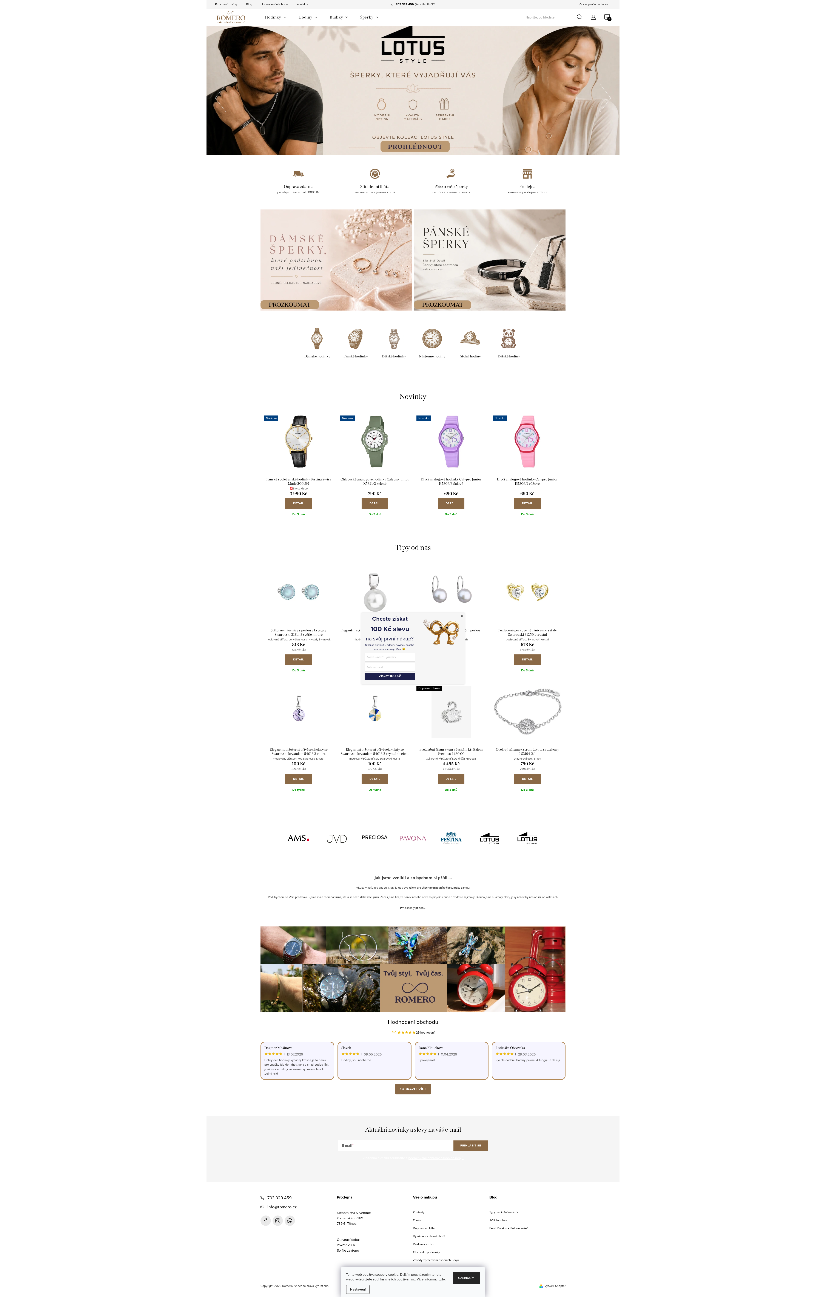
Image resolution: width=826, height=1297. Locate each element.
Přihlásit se (470, 1145)
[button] (220, 97)
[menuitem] (276, 17)
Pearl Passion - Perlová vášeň (509, 1228)
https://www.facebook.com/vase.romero (265, 1220)
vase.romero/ (278, 1220)
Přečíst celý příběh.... (413, 908)
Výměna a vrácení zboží (429, 1236)
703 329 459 (279, 1198)
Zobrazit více (413, 1088)
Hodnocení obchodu (274, 4)
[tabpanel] (317, 343)
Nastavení (358, 1289)
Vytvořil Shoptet (555, 1286)
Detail (298, 503)
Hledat (580, 17)
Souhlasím (466, 1277)
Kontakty (302, 4)
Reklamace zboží (424, 1244)
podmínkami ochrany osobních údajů (436, 1157)
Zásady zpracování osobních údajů (436, 1260)
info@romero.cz (282, 1207)
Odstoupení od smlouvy (593, 4)
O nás (417, 1220)
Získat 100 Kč (390, 676)
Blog (249, 4)
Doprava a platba (424, 1228)
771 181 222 (290, 1220)
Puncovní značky (226, 4)
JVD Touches (498, 1220)
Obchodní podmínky (426, 1252)
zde (442, 1279)
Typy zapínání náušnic (504, 1212)
